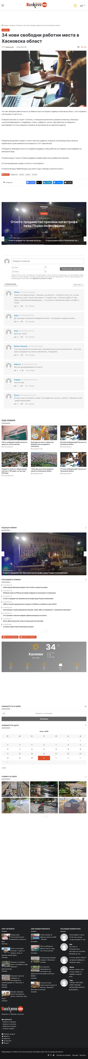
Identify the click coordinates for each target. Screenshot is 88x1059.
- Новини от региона (9, 1024)
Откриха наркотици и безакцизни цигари (44, 224)
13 (44, 749)
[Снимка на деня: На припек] (72, 789)
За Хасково (7, 1041)
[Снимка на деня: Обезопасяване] (44, 805)
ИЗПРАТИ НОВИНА (28, 637)
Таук (71, 980)
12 (32, 749)
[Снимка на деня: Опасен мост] (15, 789)
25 (20, 758)
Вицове (6, 1043)
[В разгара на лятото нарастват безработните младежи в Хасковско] (44, 432)
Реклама (75, 1055)
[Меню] (3, 6)
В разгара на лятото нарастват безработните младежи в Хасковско (42, 444)
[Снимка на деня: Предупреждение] (72, 805)
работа (28, 174)
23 (80, 753)
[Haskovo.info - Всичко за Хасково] (37, 5)
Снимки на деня (9, 1034)
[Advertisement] (44, 485)
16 (80, 749)
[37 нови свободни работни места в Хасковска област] (73, 459)
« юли (4, 768)
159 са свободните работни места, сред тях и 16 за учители (47, 948)
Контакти (83, 1055)
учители (34, 174)
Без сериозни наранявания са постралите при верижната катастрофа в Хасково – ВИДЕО (43, 971)
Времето (6, 1036)
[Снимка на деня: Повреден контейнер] (15, 805)
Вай (70, 944)
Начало (5, 25)
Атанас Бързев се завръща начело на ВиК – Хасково (48, 937)
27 (44, 758)
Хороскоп (6, 1038)
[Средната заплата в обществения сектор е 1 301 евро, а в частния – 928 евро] (15, 459)
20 (44, 753)
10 (7, 749)
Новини (12, 25)
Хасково (19, 25)
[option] (44, 223)
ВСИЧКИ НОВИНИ (10, 637)
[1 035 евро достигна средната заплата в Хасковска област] (44, 459)
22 (68, 753)
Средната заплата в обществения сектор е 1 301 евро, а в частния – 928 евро (14, 471)
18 (19, 753)
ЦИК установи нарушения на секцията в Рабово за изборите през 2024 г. (37, 573)
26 (32, 758)
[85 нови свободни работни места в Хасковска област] (73, 432)
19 (32, 753)
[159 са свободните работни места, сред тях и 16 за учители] (15, 432)
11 (19, 749)
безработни (14, 174)
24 (7, 758)
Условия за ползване (63, 1055)
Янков (71, 967)
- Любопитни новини (9, 1026)
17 (7, 753)
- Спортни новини (8, 1028)
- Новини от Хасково (9, 1022)
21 (56, 753)
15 (68, 749)
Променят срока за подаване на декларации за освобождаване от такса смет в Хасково (13, 980)
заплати (22, 174)
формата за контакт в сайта (42, 278)
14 (56, 749)
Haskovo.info (9, 47)
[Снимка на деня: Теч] (44, 789)
